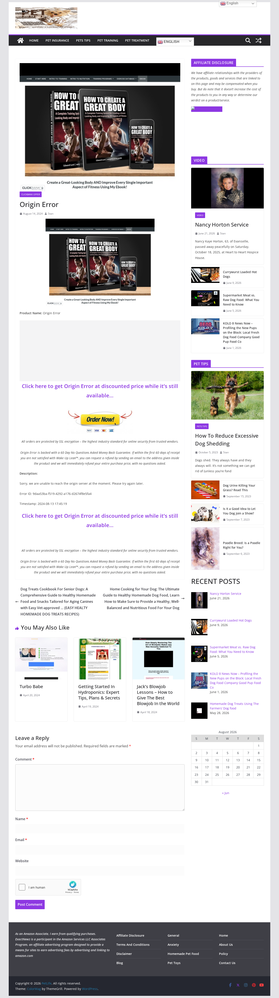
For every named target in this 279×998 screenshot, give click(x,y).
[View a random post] (258, 40)
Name (21, 819)
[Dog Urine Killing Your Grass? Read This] (205, 491)
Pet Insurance (57, 40)
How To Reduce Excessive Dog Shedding (227, 439)
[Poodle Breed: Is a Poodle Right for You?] (205, 548)
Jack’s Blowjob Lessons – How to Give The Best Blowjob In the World (158, 695)
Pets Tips (83, 40)
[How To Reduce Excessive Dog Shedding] (227, 395)
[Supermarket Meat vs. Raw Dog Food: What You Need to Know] (205, 303)
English (171, 42)
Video (200, 215)
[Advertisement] (100, 350)
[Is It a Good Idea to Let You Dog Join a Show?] (205, 514)
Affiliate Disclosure (130, 935)
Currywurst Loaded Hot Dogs (240, 274)
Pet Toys (174, 963)
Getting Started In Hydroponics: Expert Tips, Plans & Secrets (99, 692)
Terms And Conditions (133, 945)
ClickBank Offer (30, 194)
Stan (50, 213)
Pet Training (107, 40)
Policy (223, 954)
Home (34, 40)
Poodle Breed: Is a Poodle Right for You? (241, 545)
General (173, 935)
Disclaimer (124, 954)
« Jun (225, 793)
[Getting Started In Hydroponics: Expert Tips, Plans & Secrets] (100, 640)
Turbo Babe (31, 686)
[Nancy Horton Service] (227, 188)
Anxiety (173, 945)
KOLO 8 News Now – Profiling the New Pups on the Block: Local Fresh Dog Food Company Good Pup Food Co (241, 332)
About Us (226, 945)
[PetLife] (20, 40)
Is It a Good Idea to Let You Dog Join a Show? (239, 511)
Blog (119, 963)
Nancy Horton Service (222, 224)
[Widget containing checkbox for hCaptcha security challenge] (48, 887)
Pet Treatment (137, 40)
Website (22, 861)
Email (21, 839)
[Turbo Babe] (41, 640)
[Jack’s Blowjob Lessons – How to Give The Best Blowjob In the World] (159, 640)
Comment (24, 759)
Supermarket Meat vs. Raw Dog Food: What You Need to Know (241, 299)
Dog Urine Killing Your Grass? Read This (239, 487)
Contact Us (227, 963)
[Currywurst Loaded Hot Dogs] (205, 277)
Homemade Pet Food (183, 954)
